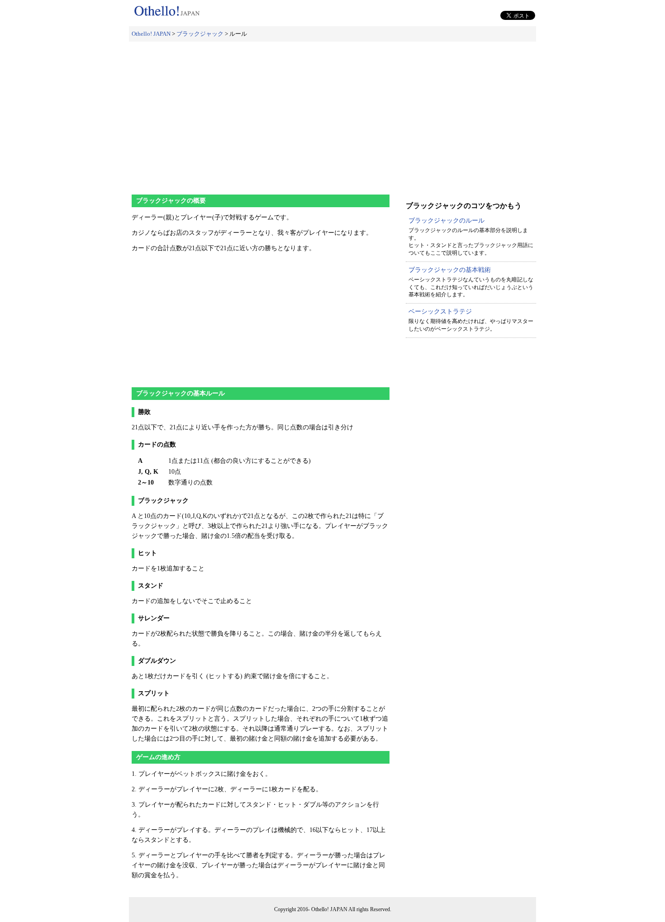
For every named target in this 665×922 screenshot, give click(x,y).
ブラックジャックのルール (446, 220)
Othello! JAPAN (151, 33)
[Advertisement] (332, 114)
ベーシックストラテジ (440, 311)
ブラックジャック (199, 33)
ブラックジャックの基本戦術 (449, 269)
